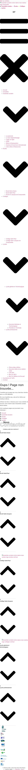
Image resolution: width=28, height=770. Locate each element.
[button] (14, 52)
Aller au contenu (4, 1)
